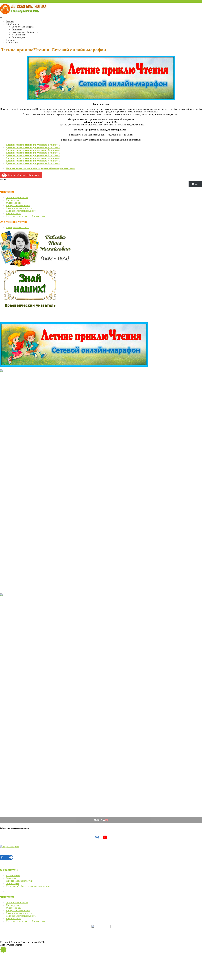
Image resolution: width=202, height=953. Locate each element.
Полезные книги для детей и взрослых (25, 216)
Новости (10, 40)
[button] (3, 949)
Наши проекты (13, 213)
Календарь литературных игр (21, 211)
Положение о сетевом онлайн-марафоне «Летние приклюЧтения (40, 168)
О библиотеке (13, 24)
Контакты (17, 29)
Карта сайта (12, 42)
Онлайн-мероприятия (17, 197)
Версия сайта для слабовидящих (24, 175)
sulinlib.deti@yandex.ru (11, 1)
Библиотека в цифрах (23, 26)
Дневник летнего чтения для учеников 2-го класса (33, 147)
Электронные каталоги (17, 227)
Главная (10, 21)
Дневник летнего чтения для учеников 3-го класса (33, 150)
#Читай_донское (14, 203)
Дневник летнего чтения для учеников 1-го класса (33, 144)
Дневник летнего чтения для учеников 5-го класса (33, 155)
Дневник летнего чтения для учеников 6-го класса (33, 158)
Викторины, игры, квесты (19, 208)
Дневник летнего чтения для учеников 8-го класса (33, 163)
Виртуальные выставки (18, 205)
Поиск (3, 179)
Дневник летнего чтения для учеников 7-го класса (33, 160)
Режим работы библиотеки (25, 32)
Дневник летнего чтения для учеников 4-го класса (33, 152)
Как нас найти (19, 34)
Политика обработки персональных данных (28, 886)
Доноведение (12, 200)
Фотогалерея (18, 37)
